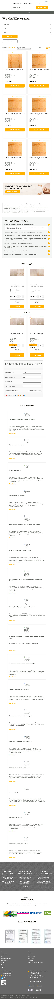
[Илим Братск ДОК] (36, 913)
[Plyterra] (23, 913)
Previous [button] (6, 288)
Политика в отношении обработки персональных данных (15, 995)
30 (12, 47)
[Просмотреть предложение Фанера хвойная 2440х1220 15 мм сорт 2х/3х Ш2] (39, 105)
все (3, 48)
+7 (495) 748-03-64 (23, 212)
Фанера (30, 951)
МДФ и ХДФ (31, 958)
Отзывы (3, 964)
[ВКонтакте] (16, 394)
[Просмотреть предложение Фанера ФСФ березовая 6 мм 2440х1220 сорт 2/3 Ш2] (37, 272)
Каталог (3, 951)
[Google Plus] (23, 394)
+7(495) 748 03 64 (18, 3)
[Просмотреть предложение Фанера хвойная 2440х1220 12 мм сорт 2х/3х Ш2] (15, 105)
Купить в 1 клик (18, 301)
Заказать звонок (15, 85)
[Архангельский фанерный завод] (49, 913)
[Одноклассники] (19, 394)
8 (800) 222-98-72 (15, 212)
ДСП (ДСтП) (31, 954)
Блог (2, 956)
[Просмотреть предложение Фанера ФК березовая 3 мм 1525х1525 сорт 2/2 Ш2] (37, 321)
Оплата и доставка (6, 958)
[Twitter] (17, 394)
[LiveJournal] (22, 394)
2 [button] (28, 311)
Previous (2, 913)
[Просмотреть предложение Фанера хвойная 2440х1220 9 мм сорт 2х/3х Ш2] (39, 61)
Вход (40, 4)
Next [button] (47, 288)
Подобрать (10, 36)
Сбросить (10, 41)
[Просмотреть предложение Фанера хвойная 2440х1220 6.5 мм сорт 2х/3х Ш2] (15, 61)
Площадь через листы (12, 390)
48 (14, 47)
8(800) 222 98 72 (28, 3)
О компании (4, 954)
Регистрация (44, 4)
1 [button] (26, 311)
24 (9, 47)
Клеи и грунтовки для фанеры (35, 962)
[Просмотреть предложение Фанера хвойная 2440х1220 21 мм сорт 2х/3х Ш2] (39, 149)
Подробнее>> (12, 433)
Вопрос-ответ (4, 960)
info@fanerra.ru (7, 975)
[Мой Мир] (20, 394)
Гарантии (3, 967)
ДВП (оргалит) (31, 956)
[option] (17, 288)
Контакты (3, 962)
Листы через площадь (35, 390)
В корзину (18, 306)
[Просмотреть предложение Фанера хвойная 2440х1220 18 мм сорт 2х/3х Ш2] (15, 149)
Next (51, 913)
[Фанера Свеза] (10, 913)
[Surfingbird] (25, 394)
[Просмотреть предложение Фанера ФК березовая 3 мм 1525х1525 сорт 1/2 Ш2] (17, 272)
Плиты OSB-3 (31, 960)
